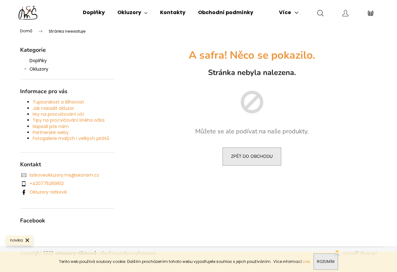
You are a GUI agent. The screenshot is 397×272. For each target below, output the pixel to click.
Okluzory (39, 69)
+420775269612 (47, 183)
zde (306, 261)
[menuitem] (94, 12)
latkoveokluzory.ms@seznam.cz (64, 175)
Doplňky (38, 60)
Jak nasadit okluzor (53, 108)
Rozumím (326, 261)
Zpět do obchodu (252, 156)
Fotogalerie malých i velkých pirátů (71, 138)
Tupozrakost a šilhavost (58, 102)
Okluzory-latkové (48, 192)
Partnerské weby (51, 132)
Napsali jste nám (51, 126)
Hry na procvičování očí (58, 114)
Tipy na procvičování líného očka (69, 120)
